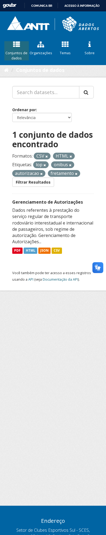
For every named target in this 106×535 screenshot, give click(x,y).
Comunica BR (41, 6)
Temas (65, 52)
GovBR (9, 5)
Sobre (90, 52)
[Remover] (46, 156)
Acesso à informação (81, 6)
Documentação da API (60, 279)
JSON (44, 250)
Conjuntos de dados (16, 55)
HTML (30, 250)
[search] (86, 92)
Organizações (41, 52)
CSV (57, 250)
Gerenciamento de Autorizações (47, 202)
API (30, 279)
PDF (17, 250)
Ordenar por (24, 109)
